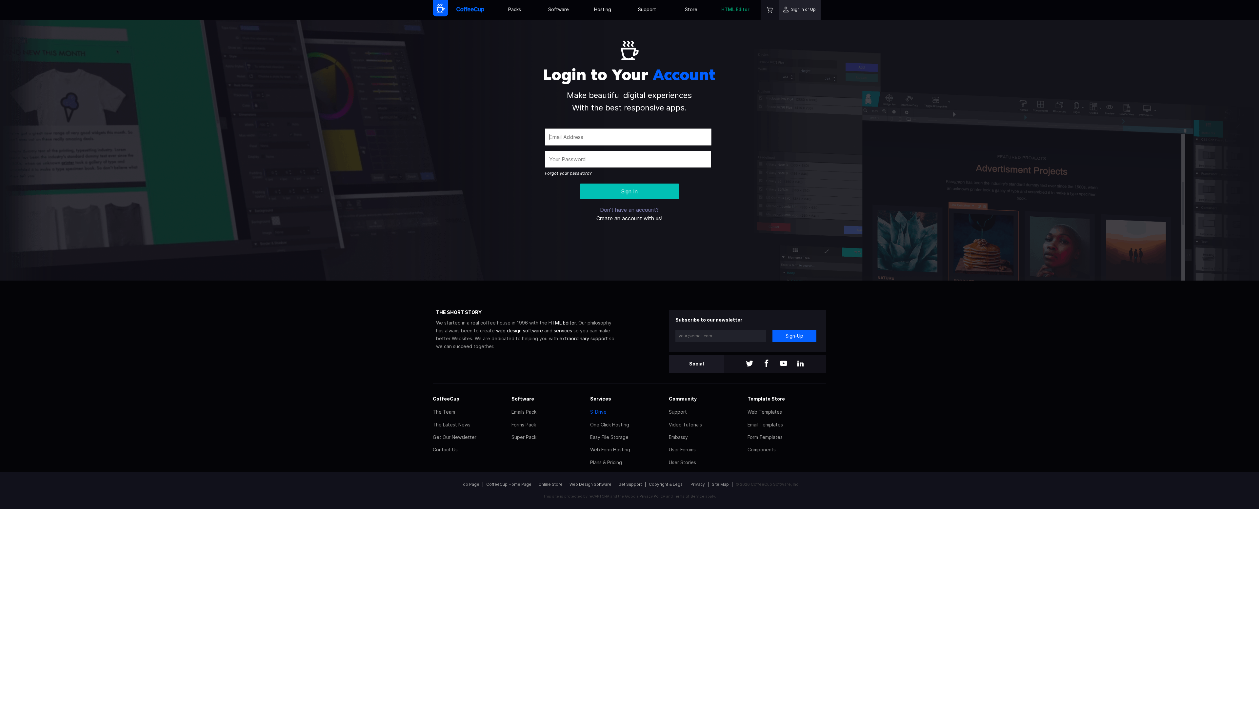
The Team (444, 412)
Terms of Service (689, 496)
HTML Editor (735, 9)
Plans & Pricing (606, 462)
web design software (519, 330)
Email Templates (765, 424)
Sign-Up (794, 336)
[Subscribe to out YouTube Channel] (783, 364)
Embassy (678, 437)
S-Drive (598, 412)
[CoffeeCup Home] (470, 10)
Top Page (470, 484)
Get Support (630, 484)
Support (647, 9)
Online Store (550, 484)
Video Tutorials (685, 424)
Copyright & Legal (666, 484)
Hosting (602, 9)
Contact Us (445, 449)
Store (691, 9)
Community (683, 399)
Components (762, 449)
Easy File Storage (609, 437)
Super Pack (523, 437)
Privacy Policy (652, 496)
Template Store (766, 399)
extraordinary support (583, 338)
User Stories (682, 462)
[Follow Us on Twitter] (749, 364)
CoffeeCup (446, 399)
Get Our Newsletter (454, 437)
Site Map (720, 484)
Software (558, 9)
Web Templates (765, 412)
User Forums (682, 449)
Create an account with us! (629, 218)
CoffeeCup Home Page (508, 484)
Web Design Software (590, 484)
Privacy (697, 484)
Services (600, 399)
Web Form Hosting (610, 449)
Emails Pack (523, 412)
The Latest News (451, 424)
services (563, 330)
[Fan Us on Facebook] (766, 364)
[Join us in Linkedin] (800, 364)
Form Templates (765, 437)
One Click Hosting (609, 424)
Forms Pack (523, 424)
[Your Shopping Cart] (770, 10)
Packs (514, 9)
